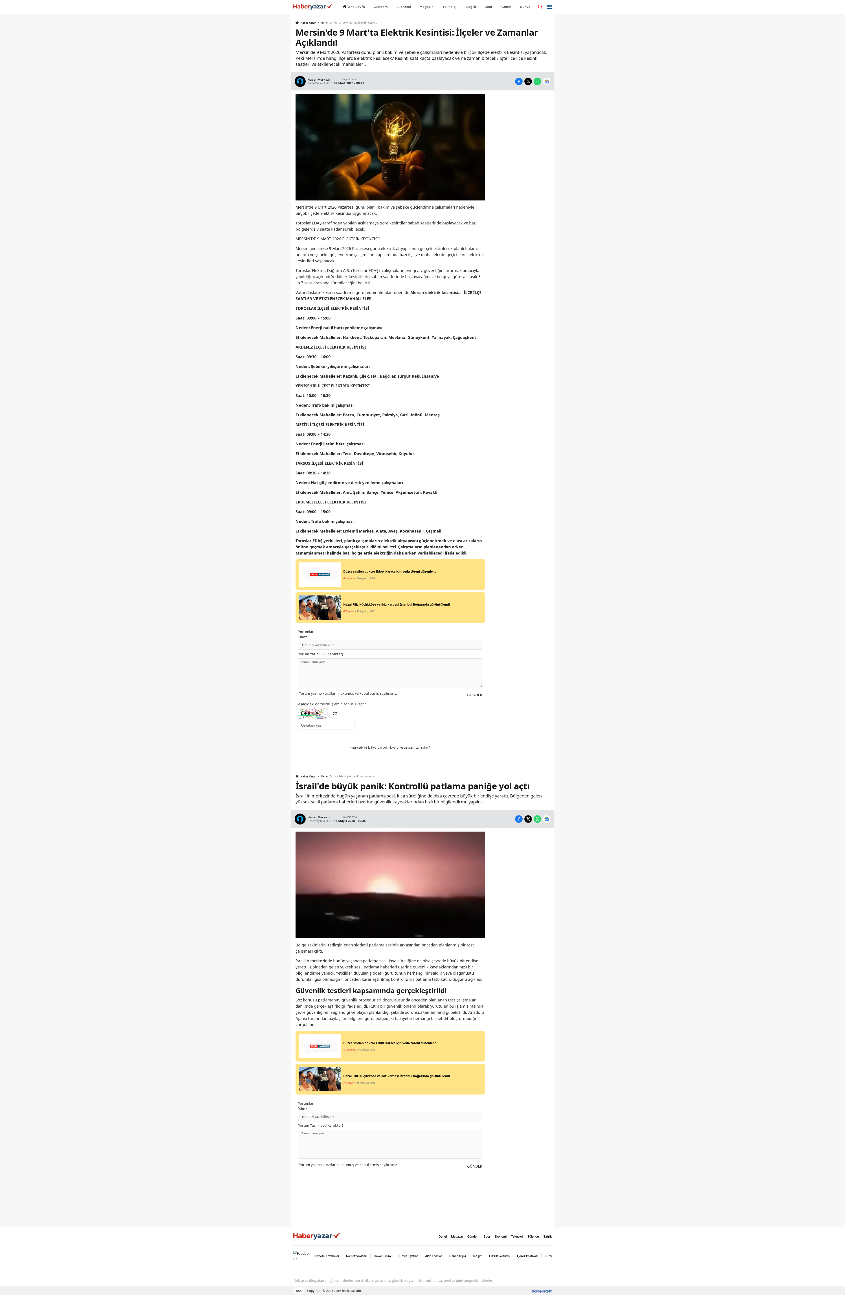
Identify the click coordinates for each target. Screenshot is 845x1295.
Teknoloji (517, 1236)
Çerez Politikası (527, 1256)
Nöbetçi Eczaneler (326, 1256)
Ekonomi (501, 1236)
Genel (324, 22)
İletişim (477, 1256)
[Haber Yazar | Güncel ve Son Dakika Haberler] (317, 1236)
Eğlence (533, 1236)
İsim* (302, 637)
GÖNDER (474, 695)
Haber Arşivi (457, 1256)
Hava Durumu (383, 1256)
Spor (487, 1236)
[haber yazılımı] (542, 1290)
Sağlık (547, 1236)
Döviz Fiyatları (408, 1256)
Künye (549, 1256)
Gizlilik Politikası (499, 1256)
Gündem (473, 1236)
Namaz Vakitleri (356, 1256)
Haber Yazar (308, 23)
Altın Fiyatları (434, 1256)
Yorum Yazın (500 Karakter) (320, 654)
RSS (298, 1291)
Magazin (457, 1236)
